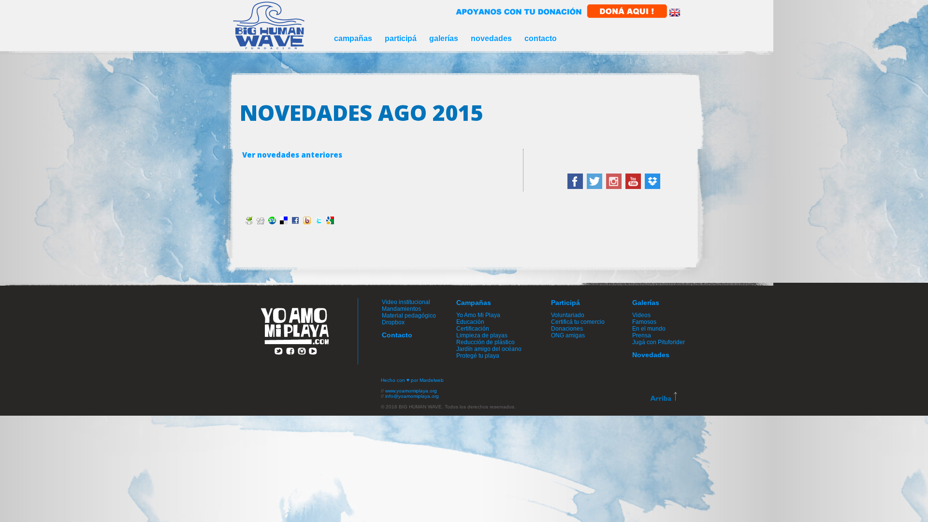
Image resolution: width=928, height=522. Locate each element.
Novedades (650, 355)
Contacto (397, 335)
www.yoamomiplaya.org (411, 390)
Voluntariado (567, 315)
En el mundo (649, 328)
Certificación (472, 328)
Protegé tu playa (477, 355)
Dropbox (393, 322)
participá (401, 38)
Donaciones (567, 328)
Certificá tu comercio (578, 322)
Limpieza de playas (482, 335)
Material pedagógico (409, 315)
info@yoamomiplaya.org (412, 396)
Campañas (473, 302)
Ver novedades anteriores (292, 155)
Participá (565, 302)
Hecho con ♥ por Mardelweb (412, 380)
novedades (491, 38)
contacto (540, 38)
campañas (353, 38)
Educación (470, 322)
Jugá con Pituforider (658, 342)
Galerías (645, 302)
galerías (443, 38)
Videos (641, 315)
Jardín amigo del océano (489, 349)
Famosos (644, 322)
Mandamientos (401, 308)
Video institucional (406, 302)
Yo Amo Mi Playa (478, 315)
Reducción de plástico (485, 342)
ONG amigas (568, 335)
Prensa (641, 335)
